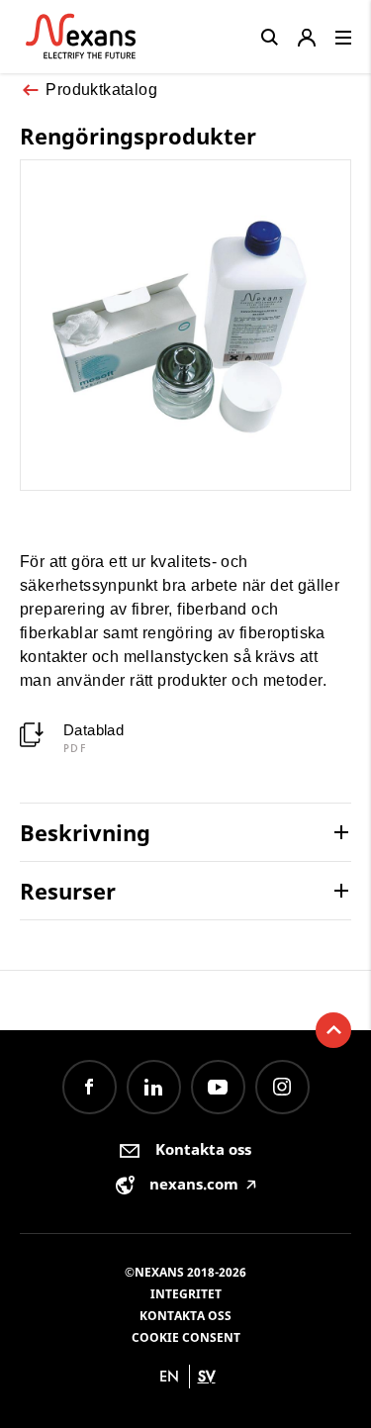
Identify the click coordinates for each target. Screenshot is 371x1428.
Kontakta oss (185, 1315)
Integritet (186, 1293)
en (169, 1376)
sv (207, 1376)
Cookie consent (186, 1337)
